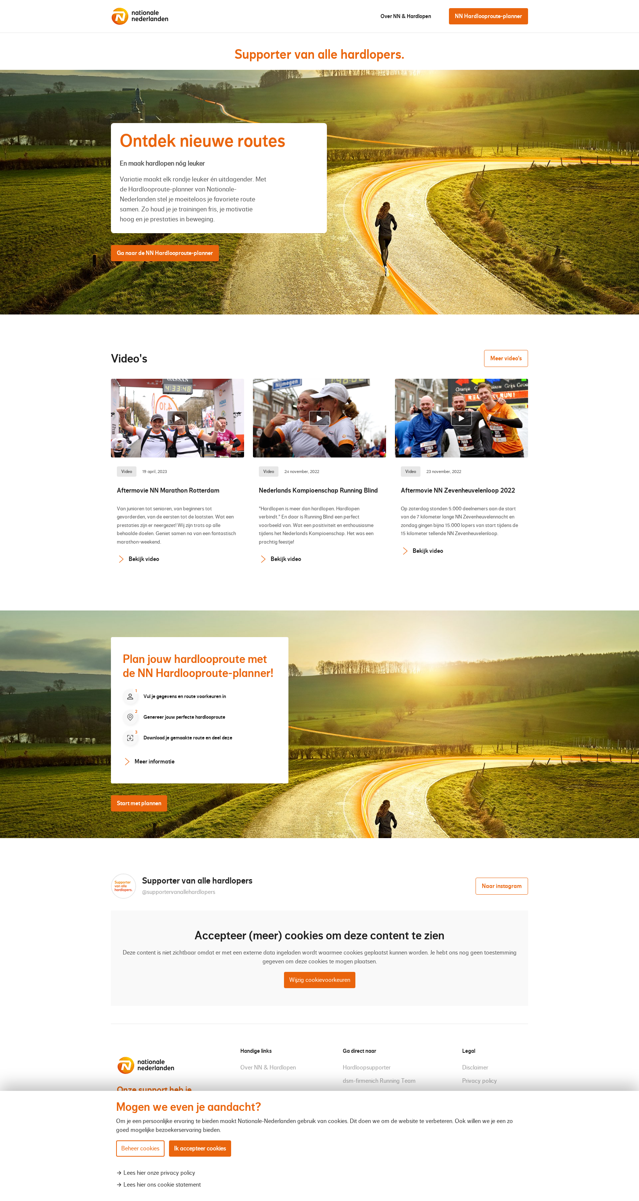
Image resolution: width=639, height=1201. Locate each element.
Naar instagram (502, 885)
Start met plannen (139, 803)
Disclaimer (475, 1067)
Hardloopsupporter (366, 1067)
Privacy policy (479, 1080)
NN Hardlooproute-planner (488, 16)
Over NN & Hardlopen (406, 16)
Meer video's (506, 358)
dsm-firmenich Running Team (379, 1080)
